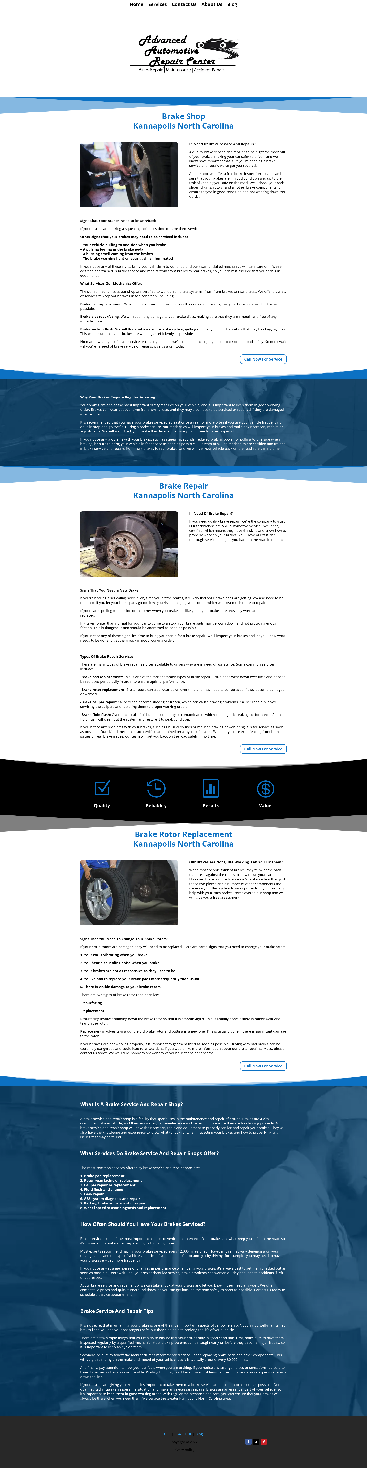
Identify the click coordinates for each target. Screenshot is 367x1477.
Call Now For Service (263, 359)
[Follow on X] (256, 1442)
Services (157, 5)
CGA (177, 1434)
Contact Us (184, 5)
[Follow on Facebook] (248, 1442)
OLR (167, 1434)
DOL (189, 1434)
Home (136, 5)
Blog (232, 5)
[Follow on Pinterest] (264, 1442)
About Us (211, 5)
